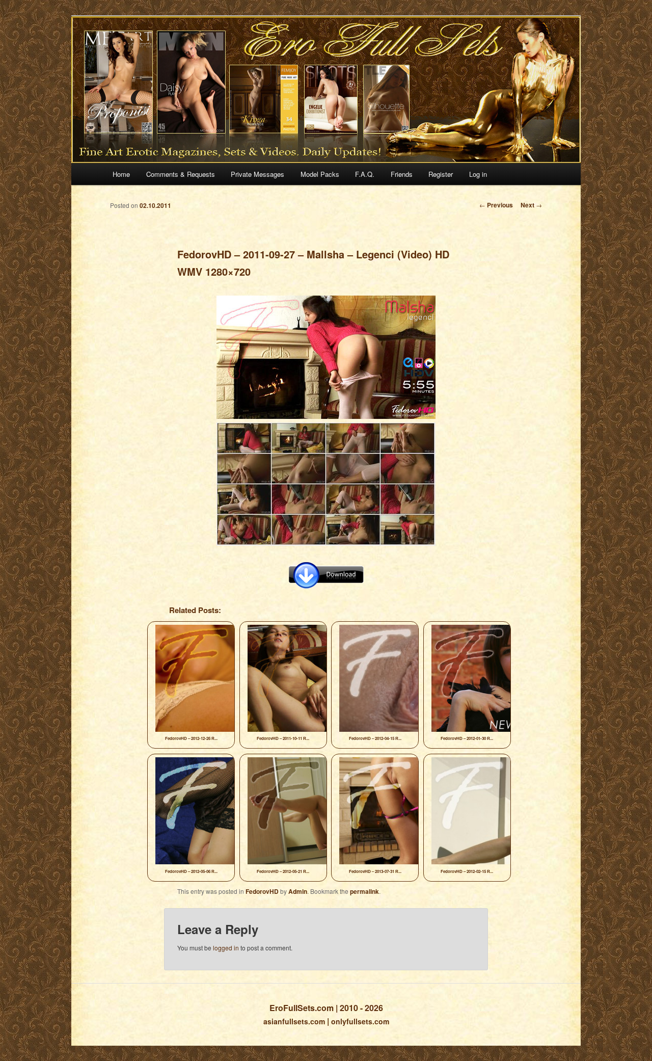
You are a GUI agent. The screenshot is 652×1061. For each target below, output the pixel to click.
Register (440, 174)
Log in (478, 174)
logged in (226, 947)
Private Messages (257, 174)
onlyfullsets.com (360, 1021)
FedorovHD (262, 891)
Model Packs (320, 174)
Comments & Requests (180, 174)
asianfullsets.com (294, 1021)
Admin (297, 891)
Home (121, 174)
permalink (364, 891)
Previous (496, 204)
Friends (402, 174)
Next (531, 204)
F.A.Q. (364, 174)
